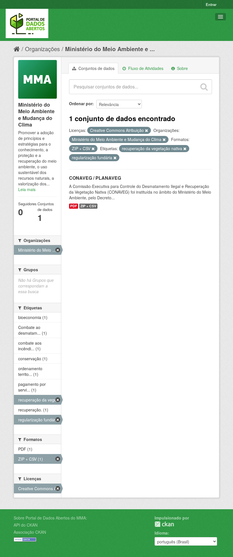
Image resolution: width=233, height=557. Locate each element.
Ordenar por (80, 103)
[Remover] (146, 130)
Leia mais (27, 189)
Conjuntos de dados (96, 68)
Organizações (42, 49)
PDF (73, 206)
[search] (204, 86)
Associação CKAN (30, 532)
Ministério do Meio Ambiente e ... (110, 49)
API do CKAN (26, 525)
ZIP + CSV (88, 206)
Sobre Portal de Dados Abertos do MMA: (50, 518)
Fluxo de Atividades (145, 68)
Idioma (161, 533)
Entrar (211, 4)
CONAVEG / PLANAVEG (95, 178)
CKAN (164, 524)
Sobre (182, 68)
